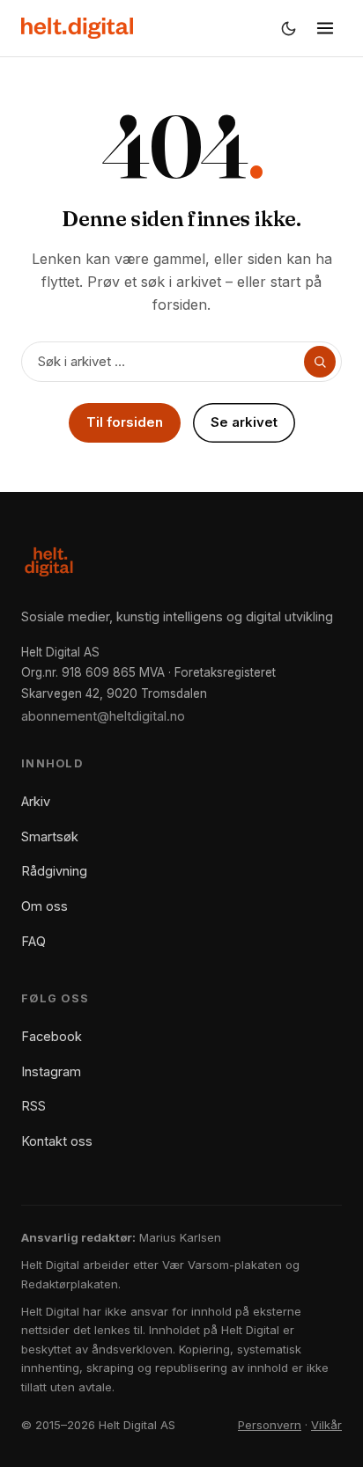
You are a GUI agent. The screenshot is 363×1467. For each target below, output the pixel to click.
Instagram (51, 1071)
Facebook (51, 1036)
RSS (33, 1105)
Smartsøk (49, 836)
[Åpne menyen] (325, 28)
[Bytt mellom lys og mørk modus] (288, 28)
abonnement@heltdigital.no (103, 715)
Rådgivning (54, 870)
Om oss (44, 906)
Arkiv (35, 801)
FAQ (33, 941)
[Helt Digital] (77, 28)
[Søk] (320, 362)
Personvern (269, 1425)
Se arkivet (244, 422)
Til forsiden (124, 422)
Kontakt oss (57, 1140)
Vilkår (326, 1425)
